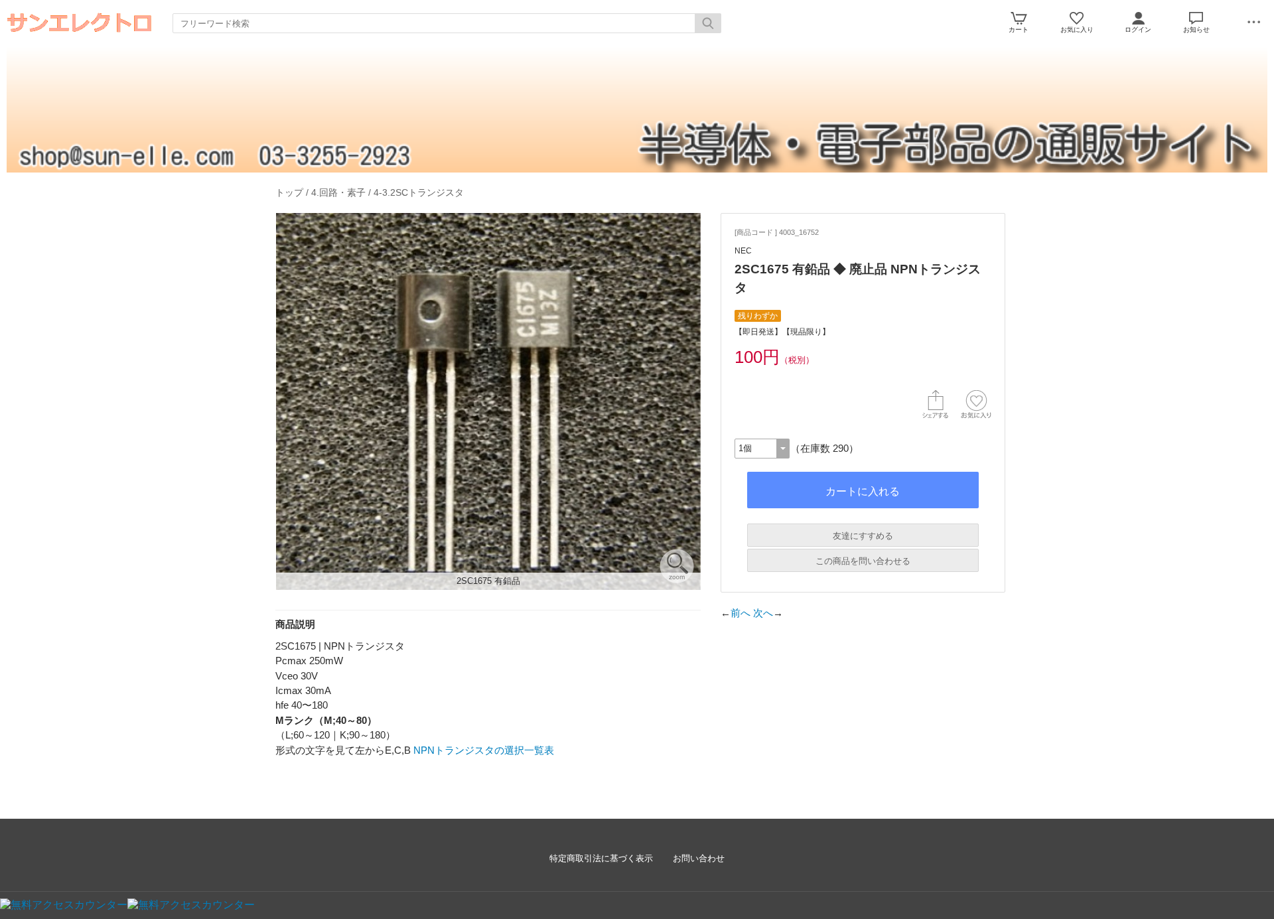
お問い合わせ (699, 858)
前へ (740, 612)
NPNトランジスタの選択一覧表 (483, 750)
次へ (763, 612)
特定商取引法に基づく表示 (601, 858)
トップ (289, 192)
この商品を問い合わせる (862, 561)
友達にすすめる (863, 536)
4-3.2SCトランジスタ (419, 192)
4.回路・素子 (338, 192)
